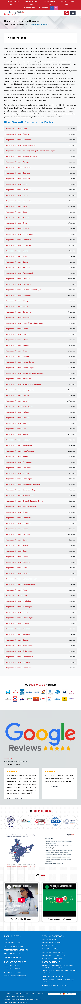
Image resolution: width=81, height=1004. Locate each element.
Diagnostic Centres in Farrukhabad (19, 273)
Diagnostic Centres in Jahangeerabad (20, 584)
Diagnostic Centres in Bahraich (17, 178)
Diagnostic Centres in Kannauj (17, 356)
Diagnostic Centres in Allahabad (18, 140)
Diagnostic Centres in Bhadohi (17, 217)
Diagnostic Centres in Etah (16, 256)
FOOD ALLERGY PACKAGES (13, 969)
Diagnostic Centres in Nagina (16, 612)
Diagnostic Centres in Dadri (16, 551)
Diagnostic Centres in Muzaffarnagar (19, 451)
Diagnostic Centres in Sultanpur (18, 523)
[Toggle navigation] (66, 13)
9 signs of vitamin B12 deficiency (55, 985)
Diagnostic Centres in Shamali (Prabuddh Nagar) (24, 501)
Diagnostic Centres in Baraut (16, 540)
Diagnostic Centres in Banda (16, 195)
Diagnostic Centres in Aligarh (17, 134)
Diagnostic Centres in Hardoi (16, 329)
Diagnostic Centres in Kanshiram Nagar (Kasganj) (24, 373)
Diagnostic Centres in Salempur (17, 629)
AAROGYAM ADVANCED (51, 942)
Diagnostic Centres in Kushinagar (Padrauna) (23, 384)
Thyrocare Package (11, 993)
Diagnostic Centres (18, 24)
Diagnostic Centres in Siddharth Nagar (20, 506)
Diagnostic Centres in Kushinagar (18, 607)
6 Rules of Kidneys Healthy (53, 976)
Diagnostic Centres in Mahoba (17, 412)
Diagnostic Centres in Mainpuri (17, 418)
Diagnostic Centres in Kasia (16, 590)
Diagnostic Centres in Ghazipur (17, 301)
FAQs (32, 993)
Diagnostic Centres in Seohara (17, 640)
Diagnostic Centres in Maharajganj (18, 406)
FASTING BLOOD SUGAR (12, 943)
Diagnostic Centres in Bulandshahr (19, 234)
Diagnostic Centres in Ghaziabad (18, 295)
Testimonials (21, 996)
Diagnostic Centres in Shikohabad (18, 651)
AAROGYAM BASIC (49, 939)
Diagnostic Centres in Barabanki (18, 201)
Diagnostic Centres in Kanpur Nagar (19, 367)
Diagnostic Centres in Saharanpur (18, 479)
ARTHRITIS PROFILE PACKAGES (15, 976)
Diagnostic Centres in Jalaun (16, 340)
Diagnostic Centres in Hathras (17, 334)
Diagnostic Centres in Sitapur (17, 512)
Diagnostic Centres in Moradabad (18, 445)
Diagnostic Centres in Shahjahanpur (19, 495)
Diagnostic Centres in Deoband (17, 562)
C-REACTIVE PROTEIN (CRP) (13, 946)
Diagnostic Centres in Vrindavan (18, 668)
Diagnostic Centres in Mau (15, 429)
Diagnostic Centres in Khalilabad (18, 601)
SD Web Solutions (22, 1002)
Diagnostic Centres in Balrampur (18, 190)
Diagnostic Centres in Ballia (16, 184)
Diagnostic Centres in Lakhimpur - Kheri (20, 390)
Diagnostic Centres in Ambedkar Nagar (20, 145)
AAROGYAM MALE (49, 946)
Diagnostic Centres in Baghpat (17, 173)
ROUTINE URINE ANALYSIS (13, 957)
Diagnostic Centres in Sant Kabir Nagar (20, 490)
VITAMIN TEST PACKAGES (13, 972)
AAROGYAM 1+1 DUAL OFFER (53, 955)
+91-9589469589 (30, 7)
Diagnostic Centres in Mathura (17, 423)
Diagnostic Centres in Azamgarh (18, 167)
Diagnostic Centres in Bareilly (17, 206)
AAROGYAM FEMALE (50, 949)
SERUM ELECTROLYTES (12, 954)
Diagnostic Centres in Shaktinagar (18, 645)
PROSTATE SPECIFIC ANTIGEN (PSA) (16, 950)
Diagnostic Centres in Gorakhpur (18, 312)
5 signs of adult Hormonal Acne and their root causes (59, 972)
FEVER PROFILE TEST (11, 965)
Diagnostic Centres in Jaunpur (17, 345)
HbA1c (6, 939)
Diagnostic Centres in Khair (16, 595)
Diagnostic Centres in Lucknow (17, 401)
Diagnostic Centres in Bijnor (16, 223)
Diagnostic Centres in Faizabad (17, 267)
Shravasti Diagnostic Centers (38, 24)
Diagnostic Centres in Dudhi (16, 568)
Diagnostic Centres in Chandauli (18, 240)
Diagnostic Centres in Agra (16, 128)
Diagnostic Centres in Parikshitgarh (19, 618)
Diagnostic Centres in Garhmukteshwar (21, 579)
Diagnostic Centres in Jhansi (16, 351)
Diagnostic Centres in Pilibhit (16, 456)
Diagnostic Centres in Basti (16, 212)
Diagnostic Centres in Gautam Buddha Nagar (23, 290)
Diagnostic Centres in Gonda (16, 306)
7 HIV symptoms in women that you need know (58, 981)
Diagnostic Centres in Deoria (16, 251)
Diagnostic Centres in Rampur (17, 473)
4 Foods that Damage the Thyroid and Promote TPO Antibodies (58, 966)
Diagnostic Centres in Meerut (17, 434)
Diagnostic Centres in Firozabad (18, 284)
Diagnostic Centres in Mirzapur (17, 440)
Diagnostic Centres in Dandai (16, 556)
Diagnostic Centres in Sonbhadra (18, 518)
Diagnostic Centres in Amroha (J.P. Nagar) (21, 156)
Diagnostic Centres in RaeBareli (18, 468)
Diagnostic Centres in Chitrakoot (18, 245)
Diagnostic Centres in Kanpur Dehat (19, 362)
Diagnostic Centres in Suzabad (17, 662)
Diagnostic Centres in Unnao (16, 529)
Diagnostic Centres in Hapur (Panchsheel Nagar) (24, 323)
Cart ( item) (44, 7)
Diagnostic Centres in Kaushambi (18, 379)
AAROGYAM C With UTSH (52, 959)
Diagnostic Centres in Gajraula (17, 573)
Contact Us (39, 993)
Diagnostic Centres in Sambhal (17, 634)
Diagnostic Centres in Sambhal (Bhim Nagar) (22, 484)
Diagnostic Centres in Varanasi (17, 534)
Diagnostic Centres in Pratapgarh (18, 462)
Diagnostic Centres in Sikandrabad (19, 657)
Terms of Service (10, 996)
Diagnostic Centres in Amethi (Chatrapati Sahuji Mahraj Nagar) (30, 151)
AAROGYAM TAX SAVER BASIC (53, 952)
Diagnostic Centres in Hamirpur (17, 317)
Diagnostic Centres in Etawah (17, 262)
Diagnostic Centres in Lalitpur (17, 395)
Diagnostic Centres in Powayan (17, 623)
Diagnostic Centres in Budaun (17, 229)
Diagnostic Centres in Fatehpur (17, 279)
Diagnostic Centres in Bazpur (16, 545)
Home (6, 24)
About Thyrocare (24, 993)
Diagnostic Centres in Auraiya (17, 162)
